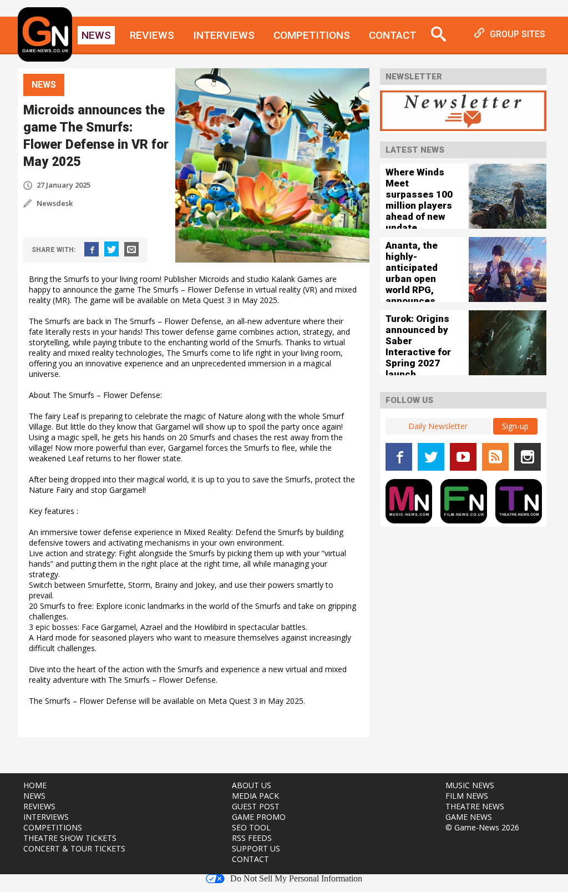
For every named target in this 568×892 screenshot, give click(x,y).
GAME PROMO (259, 817)
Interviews (224, 35)
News (96, 35)
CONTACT (250, 859)
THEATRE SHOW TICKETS (69, 838)
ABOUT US (251, 785)
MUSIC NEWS (469, 785)
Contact (392, 35)
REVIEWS (39, 806)
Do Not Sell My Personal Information (296, 878)
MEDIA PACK (255, 795)
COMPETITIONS (52, 827)
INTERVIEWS (46, 817)
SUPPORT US (256, 848)
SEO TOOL (251, 827)
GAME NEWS (468, 817)
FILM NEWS (466, 795)
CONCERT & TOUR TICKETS (74, 848)
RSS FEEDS (252, 838)
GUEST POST (256, 806)
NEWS (34, 795)
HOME (35, 785)
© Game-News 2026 (482, 827)
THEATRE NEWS (474, 806)
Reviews (152, 35)
